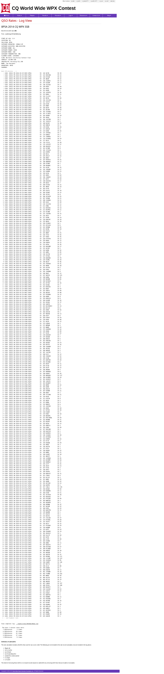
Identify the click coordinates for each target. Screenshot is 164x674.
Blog (108, 15)
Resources (83, 15)
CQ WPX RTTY (94, 1)
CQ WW (72, 1)
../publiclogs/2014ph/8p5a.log (27, 624)
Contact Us (96, 15)
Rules (19, 15)
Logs (70, 15)
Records (57, 15)
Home (7, 15)
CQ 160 (101, 1)
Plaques (32, 15)
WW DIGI (112, 1)
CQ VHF (107, 1)
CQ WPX (78, 1)
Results (44, 15)
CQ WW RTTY (85, 1)
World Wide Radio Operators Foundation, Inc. (23, 671)
